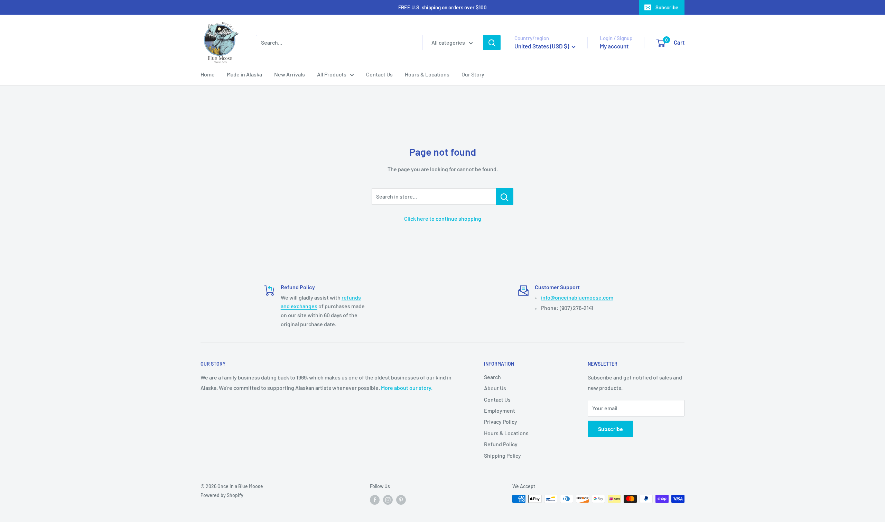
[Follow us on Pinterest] (401, 499)
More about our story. (406, 387)
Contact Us (379, 74)
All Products (331, 74)
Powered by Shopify (222, 495)
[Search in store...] (504, 196)
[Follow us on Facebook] (375, 499)
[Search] (492, 42)
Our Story (473, 74)
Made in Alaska (244, 74)
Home (208, 74)
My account (614, 46)
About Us (495, 388)
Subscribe (666, 7)
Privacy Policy (500, 421)
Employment (499, 410)
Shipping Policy (502, 455)
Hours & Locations (427, 74)
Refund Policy (501, 444)
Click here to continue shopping (442, 218)
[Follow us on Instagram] (388, 499)
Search (492, 377)
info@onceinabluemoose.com (577, 297)
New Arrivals (289, 74)
